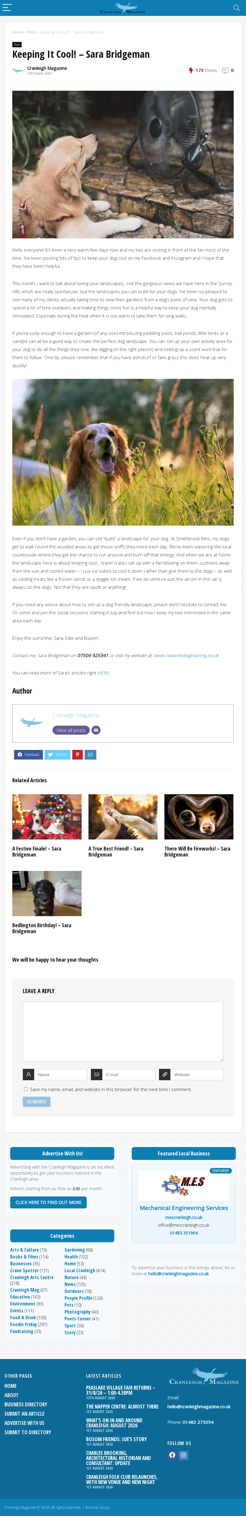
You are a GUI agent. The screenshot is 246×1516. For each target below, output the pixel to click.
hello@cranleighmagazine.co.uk (178, 1273)
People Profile (78, 1298)
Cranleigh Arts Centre (32, 1277)
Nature (71, 1277)
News (70, 1284)
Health (71, 1256)
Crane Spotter (24, 1270)
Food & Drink (23, 1317)
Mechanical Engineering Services (184, 1208)
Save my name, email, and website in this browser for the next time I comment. (111, 1089)
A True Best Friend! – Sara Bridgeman (115, 851)
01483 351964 (184, 1233)
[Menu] (7, 8)
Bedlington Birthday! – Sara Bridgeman (41, 928)
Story (70, 1332)
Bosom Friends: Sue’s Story (116, 1439)
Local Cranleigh (79, 1270)
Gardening (74, 1249)
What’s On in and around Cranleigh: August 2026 (114, 1423)
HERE (104, 673)
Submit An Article (24, 1413)
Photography (77, 1311)
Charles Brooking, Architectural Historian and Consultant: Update (118, 1458)
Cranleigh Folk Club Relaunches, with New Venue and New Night (122, 1479)
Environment (22, 1303)
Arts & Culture (24, 1249)
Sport (70, 1325)
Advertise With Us (24, 1423)
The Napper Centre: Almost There (122, 1406)
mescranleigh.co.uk (183, 1217)
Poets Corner (77, 1318)
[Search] (237, 8)
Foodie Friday (23, 1324)
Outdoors (74, 1291)
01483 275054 (198, 1422)
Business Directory (25, 1404)
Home (17, 32)
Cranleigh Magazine (47, 68)
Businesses (21, 1263)
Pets (31, 32)
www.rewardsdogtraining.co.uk (186, 655)
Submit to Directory (27, 1432)
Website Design (97, 1507)
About (11, 1395)
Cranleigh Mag (24, 1290)
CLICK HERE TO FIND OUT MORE (48, 1202)
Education (20, 1296)
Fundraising (21, 1331)
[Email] (96, 730)
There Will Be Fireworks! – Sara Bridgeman (197, 851)
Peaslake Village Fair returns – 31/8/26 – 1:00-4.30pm (120, 1390)
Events (16, 1310)
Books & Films (24, 1256)
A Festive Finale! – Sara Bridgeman (36, 851)
